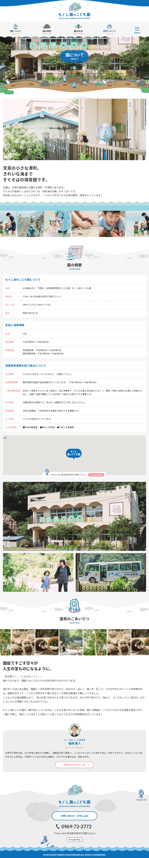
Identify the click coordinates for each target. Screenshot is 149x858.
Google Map (96, 474)
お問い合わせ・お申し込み (74, 816)
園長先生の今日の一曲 (74, 764)
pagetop (141, 800)
